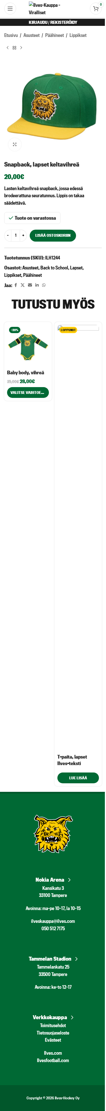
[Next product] (21, 48)
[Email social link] (30, 285)
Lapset (76, 268)
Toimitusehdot (53, 1025)
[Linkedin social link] (37, 285)
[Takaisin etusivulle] (14, 48)
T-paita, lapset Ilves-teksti (72, 760)
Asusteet (31, 35)
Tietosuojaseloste (53, 1033)
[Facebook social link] (15, 285)
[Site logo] (53, 8)
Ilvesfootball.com (53, 1060)
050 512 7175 (53, 928)
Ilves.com (53, 1053)
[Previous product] (7, 48)
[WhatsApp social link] (43, 285)
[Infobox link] (53, 878)
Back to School (54, 268)
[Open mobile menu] (10, 8)
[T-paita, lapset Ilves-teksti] (78, 538)
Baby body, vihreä (25, 372)
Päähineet (54, 35)
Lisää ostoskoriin (52, 235)
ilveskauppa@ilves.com (53, 921)
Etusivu (11, 35)
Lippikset (78, 35)
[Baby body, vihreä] (28, 346)
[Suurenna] (14, 144)
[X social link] (22, 285)
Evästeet (53, 1040)
